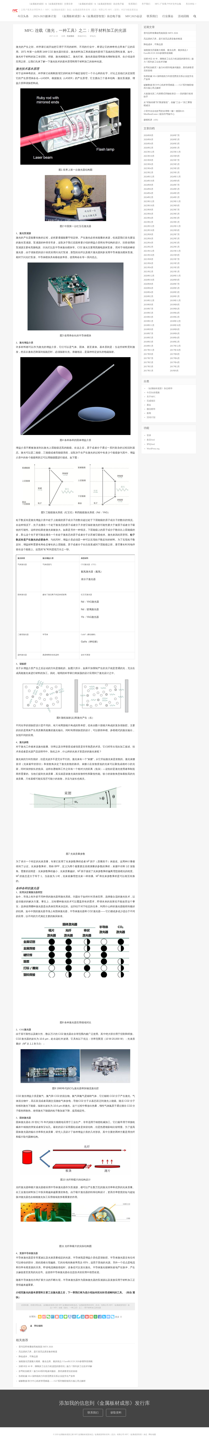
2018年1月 (148, 346)
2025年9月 (175, 156)
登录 (149, 435)
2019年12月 (149, 300)
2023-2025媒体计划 (44, 16)
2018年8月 (175, 329)
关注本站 (190, 4)
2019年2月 (175, 317)
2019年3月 (148, 317)
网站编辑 (38, 1326)
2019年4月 (175, 313)
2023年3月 (175, 218)
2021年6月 (148, 263)
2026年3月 (175, 143)
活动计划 (151, 417)
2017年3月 (148, 366)
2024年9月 (175, 181)
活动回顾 (183, 16)
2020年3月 (175, 292)
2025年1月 (175, 172)
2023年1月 (175, 222)
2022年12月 (149, 226)
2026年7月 (175, 135)
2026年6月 (148, 139)
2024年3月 (175, 193)
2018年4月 (175, 338)
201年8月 (174, 371)
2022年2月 (148, 247)
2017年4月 (175, 362)
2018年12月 (175, 321)
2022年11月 (175, 226)
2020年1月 (175, 296)
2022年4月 (148, 243)
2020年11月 (175, 276)
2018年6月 (175, 333)
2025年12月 (149, 152)
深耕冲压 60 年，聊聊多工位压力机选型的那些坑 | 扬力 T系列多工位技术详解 (55, 1366)
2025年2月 (148, 172)
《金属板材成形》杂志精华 (159, 388)
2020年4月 (148, 292)
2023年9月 (175, 205)
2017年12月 (175, 346)
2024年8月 (148, 185)
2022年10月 (149, 230)
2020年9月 (175, 280)
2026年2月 (148, 148)
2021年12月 (149, 251)
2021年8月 (148, 259)
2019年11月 (175, 300)
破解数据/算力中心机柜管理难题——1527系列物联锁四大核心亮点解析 (52, 1381)
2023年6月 (148, 214)
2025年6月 (148, 164)
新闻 (149, 413)
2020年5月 (175, 288)
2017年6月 (175, 358)
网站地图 (152, 1434)
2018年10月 (175, 325)
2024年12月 (149, 177)
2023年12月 (149, 201)
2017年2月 (175, 366)
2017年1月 (148, 371)
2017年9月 (148, 354)
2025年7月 (175, 160)
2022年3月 (175, 243)
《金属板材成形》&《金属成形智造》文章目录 (50, 4)
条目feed (151, 440)
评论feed (151, 444)
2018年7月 (148, 333)
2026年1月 (175, 148)
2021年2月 (148, 271)
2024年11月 (175, 177)
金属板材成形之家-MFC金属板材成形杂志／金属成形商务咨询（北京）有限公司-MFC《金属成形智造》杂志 (15, 10)
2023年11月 (175, 201)
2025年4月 (148, 168)
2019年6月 (175, 309)
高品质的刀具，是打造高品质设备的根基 (38, 1351)
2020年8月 (148, 284)
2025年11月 (175, 152)
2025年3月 (175, 168)
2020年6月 (148, 288)
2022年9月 (175, 230)
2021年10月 (149, 255)
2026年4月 (148, 143)
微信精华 (151, 409)
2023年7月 (175, 210)
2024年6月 (148, 189)
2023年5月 (175, 214)
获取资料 (115, 1412)
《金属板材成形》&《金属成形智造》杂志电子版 (91, 16)
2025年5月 (175, 164)
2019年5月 (148, 313)
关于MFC (151, 397)
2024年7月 (175, 185)
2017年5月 (148, 362)
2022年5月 (175, 238)
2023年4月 (148, 218)
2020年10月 (149, 280)
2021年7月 (175, 259)
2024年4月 (148, 193)
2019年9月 (148, 304)
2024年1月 (175, 197)
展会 (149, 405)
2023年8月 (148, 210)
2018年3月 (148, 342)
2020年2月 (148, 296)
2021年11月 (175, 251)
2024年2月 (148, 197)
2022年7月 (175, 234)
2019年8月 (175, 304)
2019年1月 (148, 321)
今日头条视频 (153, 392)
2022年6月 (148, 238)
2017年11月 (149, 350)
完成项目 (70, 36)
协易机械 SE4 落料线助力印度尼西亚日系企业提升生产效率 (47, 1376)
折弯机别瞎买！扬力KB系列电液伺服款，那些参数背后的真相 (48, 1371)
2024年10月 (149, 181)
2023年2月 (148, 222)
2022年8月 (148, 234)
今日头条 (23, 16)
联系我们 (152, 16)
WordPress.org (153, 449)
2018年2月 (175, 342)
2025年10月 (149, 156)
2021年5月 (175, 263)
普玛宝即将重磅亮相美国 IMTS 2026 (36, 1347)
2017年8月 (175, 354)
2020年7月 (175, 284)
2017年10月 (175, 350)
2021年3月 (175, 267)
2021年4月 (148, 267)
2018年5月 (148, 338)
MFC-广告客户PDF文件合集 (168, 4)
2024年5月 (175, 189)
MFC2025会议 (133, 16)
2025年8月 (148, 160)
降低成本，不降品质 (28, 1356)
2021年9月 (175, 255)
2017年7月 (148, 358)
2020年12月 (149, 276)
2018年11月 (149, 325)
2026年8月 (148, 135)
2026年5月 (175, 139)
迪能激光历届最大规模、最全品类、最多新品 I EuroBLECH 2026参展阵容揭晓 (56, 1361)
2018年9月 (148, 329)
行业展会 (167, 16)
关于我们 (146, 4)
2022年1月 (175, 247)
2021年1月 (175, 271)
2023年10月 (149, 205)
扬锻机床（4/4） (151, 120)
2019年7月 (148, 309)
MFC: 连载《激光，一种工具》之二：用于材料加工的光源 (75, 30)
